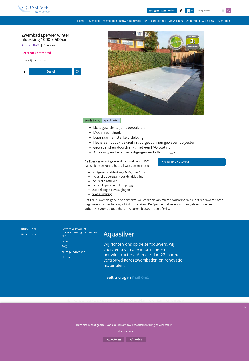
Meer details (125, 331)
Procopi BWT (30, 45)
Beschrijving (92, 120)
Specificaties (111, 120)
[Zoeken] (228, 10)
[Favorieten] (77, 71)
